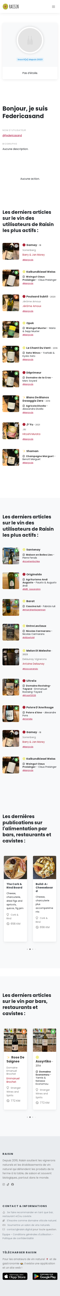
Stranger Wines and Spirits (13, 1091)
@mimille (27, 719)
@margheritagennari (34, 609)
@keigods (27, 259)
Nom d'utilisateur (14, 130)
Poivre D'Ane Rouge (40, 707)
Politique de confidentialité (18, 1238)
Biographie (9, 143)
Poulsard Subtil (41, 296)
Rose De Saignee (15, 1059)
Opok (30, 323)
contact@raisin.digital (19, 1229)
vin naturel (38, 1259)
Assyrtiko (44, 1063)
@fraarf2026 (29, 695)
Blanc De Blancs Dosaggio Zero (36, 399)
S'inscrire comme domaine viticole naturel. (32, 1220)
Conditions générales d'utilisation (32, 1234)
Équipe (6, 1234)
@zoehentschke (31, 561)
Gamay (33, 245)
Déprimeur (33, 373)
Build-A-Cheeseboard (44, 887)
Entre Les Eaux (36, 626)
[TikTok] (8, 1184)
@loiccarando (30, 668)
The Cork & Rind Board (14, 885)
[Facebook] (12, 1184)
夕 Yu (33, 424)
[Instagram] (3, 1184)
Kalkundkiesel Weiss (40, 272)
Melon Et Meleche (37, 652)
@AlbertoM (28, 637)
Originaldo (34, 574)
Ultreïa (31, 681)
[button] (27, 949)
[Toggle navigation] (53, 6)
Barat (30, 601)
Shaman (32, 451)
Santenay (33, 550)
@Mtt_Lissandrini (31, 589)
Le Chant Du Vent (42, 348)
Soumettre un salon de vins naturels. (29, 1225)
